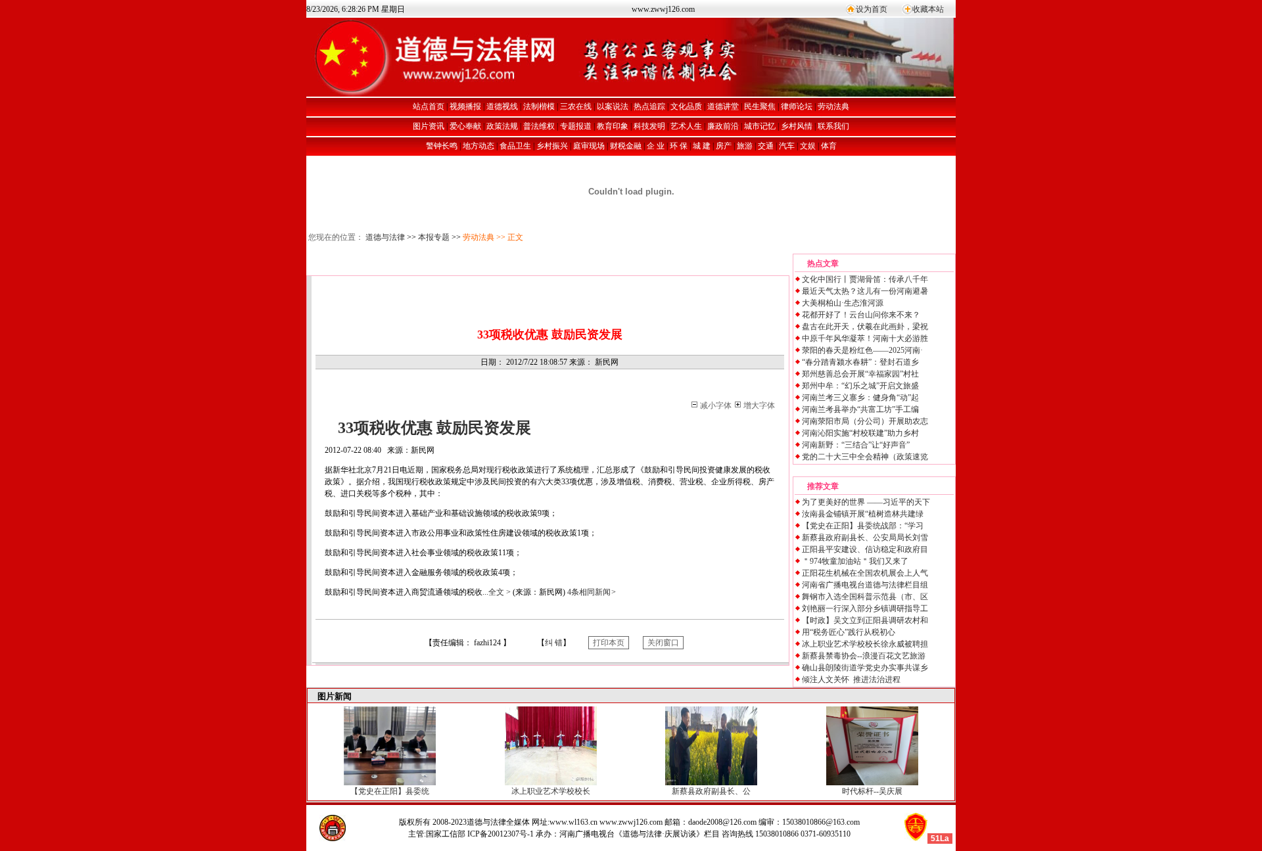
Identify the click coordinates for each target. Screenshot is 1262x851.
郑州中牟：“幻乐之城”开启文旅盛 (860, 385)
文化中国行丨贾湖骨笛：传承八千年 (865, 279)
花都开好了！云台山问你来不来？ (861, 314)
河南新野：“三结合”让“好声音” (856, 444)
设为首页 (871, 9)
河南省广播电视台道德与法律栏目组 (865, 584)
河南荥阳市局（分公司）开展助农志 (865, 421)
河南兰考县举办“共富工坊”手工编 (860, 409)
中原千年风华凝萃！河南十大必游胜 (865, 338)
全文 (499, 592)
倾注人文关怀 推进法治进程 (851, 679)
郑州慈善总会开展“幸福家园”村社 (860, 374)
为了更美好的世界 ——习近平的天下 (866, 502)
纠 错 (554, 642)
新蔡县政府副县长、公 (711, 791)
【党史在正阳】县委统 (389, 791)
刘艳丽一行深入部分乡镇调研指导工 (865, 608)
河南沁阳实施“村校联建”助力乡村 (860, 433)
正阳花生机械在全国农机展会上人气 (865, 573)
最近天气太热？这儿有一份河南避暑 (865, 291)
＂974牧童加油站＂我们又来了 (855, 561)
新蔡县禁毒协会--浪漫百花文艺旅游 (863, 655)
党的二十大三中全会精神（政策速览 (865, 456)
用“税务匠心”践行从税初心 (848, 632)
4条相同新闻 (591, 592)
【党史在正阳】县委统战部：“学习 (862, 525)
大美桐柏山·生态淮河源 (842, 303)
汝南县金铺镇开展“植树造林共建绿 (862, 513)
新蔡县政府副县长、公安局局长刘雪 (865, 537)
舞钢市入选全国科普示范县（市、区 (865, 596)
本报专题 (434, 237)
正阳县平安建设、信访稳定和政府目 (865, 549)
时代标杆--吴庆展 (872, 791)
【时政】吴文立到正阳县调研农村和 (865, 620)
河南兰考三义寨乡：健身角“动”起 (860, 397)
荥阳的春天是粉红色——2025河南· (862, 350)
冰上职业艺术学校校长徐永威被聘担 (865, 644)
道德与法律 (385, 237)
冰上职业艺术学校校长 (550, 791)
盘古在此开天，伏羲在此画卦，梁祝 (865, 326)
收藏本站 (928, 9)
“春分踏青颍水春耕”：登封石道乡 (860, 362)
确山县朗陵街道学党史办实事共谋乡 (865, 667)
